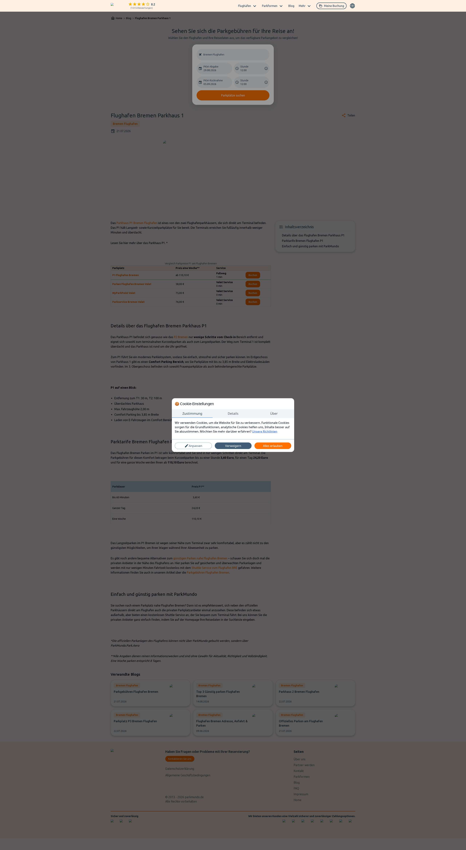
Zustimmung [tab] (192, 413)
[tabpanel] (233, 426)
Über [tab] (274, 413)
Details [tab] (233, 413)
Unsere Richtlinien (264, 431)
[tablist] (233, 413)
